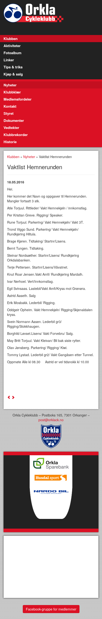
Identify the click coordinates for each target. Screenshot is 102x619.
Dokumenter (14, 120)
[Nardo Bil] (51, 506)
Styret (9, 113)
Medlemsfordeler (18, 99)
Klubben (11, 38)
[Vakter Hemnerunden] (8, 397)
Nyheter (10, 85)
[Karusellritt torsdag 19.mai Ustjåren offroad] (13, 397)
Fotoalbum (12, 52)
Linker (9, 59)
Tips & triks (13, 67)
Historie (10, 141)
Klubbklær (12, 92)
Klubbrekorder (16, 134)
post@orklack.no (51, 419)
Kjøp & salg (13, 74)
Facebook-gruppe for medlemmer (51, 609)
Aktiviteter (12, 45)
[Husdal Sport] (51, 476)
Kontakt (10, 106)
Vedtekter (11, 127)
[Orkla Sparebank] (51, 462)
